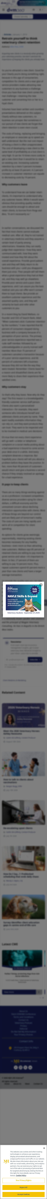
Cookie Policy (21, 1175)
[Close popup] (41, 585)
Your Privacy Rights (23, 1180)
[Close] (44, 1148)
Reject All (23, 1187)
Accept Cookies (23, 1194)
